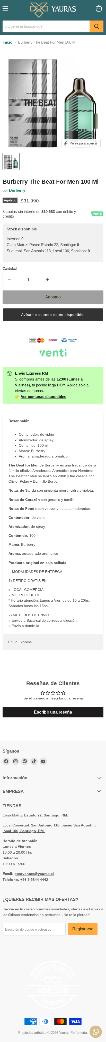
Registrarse (82, 929)
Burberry (17, 190)
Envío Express (20, 642)
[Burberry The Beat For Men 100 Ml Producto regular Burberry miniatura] (11, 161)
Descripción (19, 421)
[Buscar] (96, 26)
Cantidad (10, 268)
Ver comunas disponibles (43, 396)
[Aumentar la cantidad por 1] (47, 279)
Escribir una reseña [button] (53, 712)
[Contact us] (96, 1032)
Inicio (7, 42)
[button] (53, 314)
